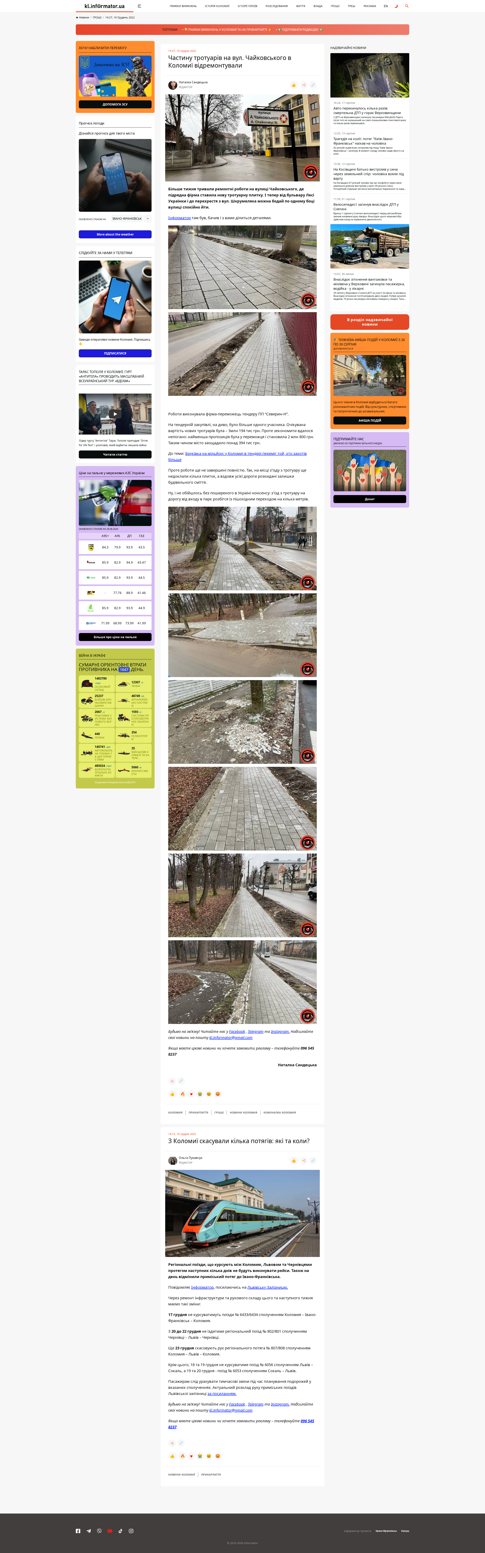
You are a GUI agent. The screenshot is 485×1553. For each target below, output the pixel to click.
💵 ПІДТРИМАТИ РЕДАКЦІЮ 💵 (300, 30)
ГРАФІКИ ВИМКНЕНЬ (183, 6)
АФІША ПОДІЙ (370, 420)
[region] (115, 229)
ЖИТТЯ (300, 6)
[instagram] (131, 1531)
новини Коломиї (181, 1474)
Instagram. (280, 1031)
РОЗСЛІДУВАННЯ (277, 6)
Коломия (175, 1112)
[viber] (99, 1531)
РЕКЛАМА (370, 6)
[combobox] (131, 218)
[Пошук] (407, 6)
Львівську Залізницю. (267, 1287)
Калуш (405, 1531)
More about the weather (115, 234)
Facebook (237, 1031)
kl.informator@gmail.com (231, 1037)
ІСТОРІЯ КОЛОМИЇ (217, 6)
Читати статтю (115, 454)
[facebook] (78, 1531)
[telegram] (88, 1531)
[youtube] (110, 1531)
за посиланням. (221, 1393)
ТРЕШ (351, 6)
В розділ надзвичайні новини (370, 322)
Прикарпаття (198, 1112)
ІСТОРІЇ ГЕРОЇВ (247, 6)
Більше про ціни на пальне (115, 637)
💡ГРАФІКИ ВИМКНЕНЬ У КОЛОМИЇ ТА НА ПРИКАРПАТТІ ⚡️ (227, 30)
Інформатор (179, 217)
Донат (370, 499)
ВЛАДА (318, 6)
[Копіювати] (313, 85)
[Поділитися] (304, 85)
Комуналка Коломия (280, 1112)
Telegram (256, 1031)
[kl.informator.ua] (104, 6)
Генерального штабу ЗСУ (121, 782)
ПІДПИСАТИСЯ (115, 353)
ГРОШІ (335, 6)
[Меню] (139, 6)
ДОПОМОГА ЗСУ (115, 104)
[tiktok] (120, 1531)
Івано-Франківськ (386, 1531)
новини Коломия (243, 1112)
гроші (219, 1112)
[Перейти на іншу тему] (396, 6)
